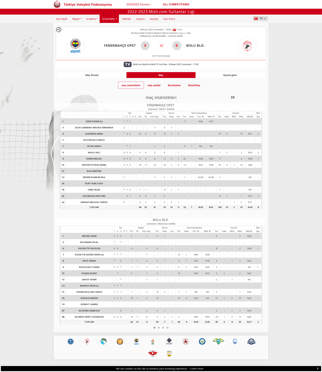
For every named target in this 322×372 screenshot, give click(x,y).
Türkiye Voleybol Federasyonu (88, 4)
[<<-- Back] (58, 29)
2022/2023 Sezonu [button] (137, 4)
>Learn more (196, 368)
